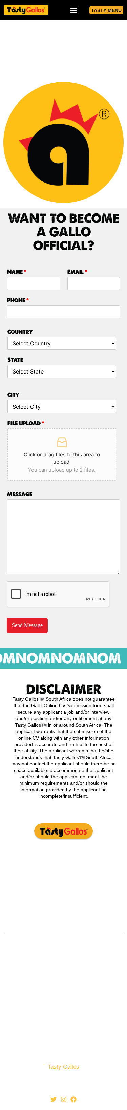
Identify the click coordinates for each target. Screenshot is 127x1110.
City (13, 395)
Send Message (27, 625)
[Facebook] (73, 1099)
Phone (18, 300)
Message (19, 494)
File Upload (25, 423)
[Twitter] (53, 1099)
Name (16, 272)
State (15, 359)
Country (20, 332)
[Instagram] (63, 1099)
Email (77, 272)
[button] (73, 10)
